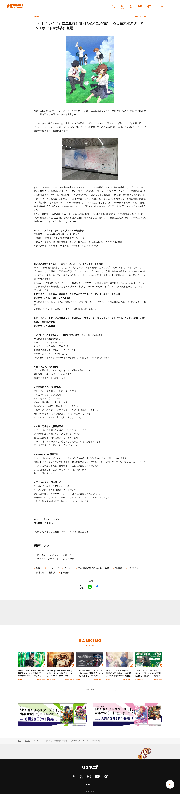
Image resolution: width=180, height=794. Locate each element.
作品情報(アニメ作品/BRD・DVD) (94, 568)
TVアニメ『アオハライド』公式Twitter (55, 558)
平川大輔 (40, 572)
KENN (38, 568)
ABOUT (90, 784)
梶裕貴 (52, 572)
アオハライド (52, 568)
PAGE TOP (170, 784)
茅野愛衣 (64, 572)
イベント (68, 568)
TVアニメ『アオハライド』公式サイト (55, 555)
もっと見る (90, 689)
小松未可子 (133, 568)
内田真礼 (119, 568)
